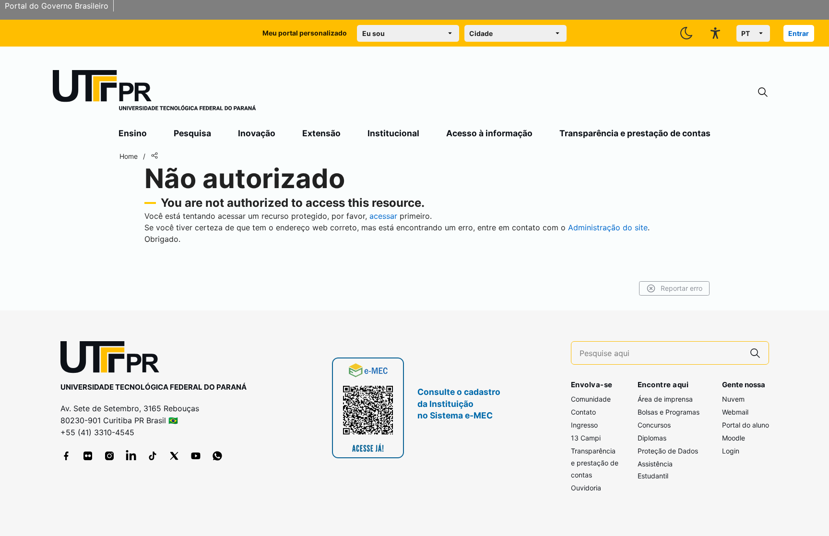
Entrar (798, 33)
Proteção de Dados (668, 451)
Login (730, 451)
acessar (383, 216)
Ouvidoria (586, 488)
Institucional (393, 133)
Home (128, 156)
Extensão (321, 133)
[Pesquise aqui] (755, 353)
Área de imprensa (665, 399)
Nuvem (733, 399)
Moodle (733, 438)
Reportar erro (681, 288)
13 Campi (586, 438)
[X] (174, 456)
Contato (583, 412)
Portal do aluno (745, 425)
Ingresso (584, 425)
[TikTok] (152, 456)
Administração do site (608, 227)
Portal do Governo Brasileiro (56, 6)
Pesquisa (192, 133)
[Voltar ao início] (113, 359)
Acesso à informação (489, 133)
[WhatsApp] (217, 456)
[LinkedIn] (131, 456)
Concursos (654, 425)
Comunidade (591, 399)
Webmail (735, 412)
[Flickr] (88, 456)
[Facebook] (66, 456)
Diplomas (652, 438)
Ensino (132, 133)
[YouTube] (195, 456)
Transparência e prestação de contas (635, 133)
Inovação (256, 133)
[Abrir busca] (762, 92)
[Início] (154, 92)
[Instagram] (109, 456)
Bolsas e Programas (668, 412)
